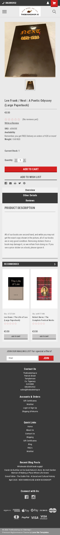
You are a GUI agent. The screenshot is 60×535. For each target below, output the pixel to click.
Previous (51, 264)
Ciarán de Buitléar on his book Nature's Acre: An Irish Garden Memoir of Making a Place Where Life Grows (30, 471)
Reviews (30, 200)
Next (55, 264)
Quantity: (9, 160)
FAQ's (30, 448)
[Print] (15, 183)
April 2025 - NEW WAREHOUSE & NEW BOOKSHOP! (30, 480)
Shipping (30, 437)
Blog (30, 444)
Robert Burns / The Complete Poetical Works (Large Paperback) (43, 320)
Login (25, 408)
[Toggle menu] (4, 11)
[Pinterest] (24, 183)
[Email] (10, 183)
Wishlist (30, 404)
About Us (30, 430)
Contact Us (30, 434)
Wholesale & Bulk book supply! (30, 466)
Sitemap (26, 530)
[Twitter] (19, 183)
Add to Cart (16, 336)
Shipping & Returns (30, 411)
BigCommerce (17, 532)
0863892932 (10, 3)
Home (30, 427)
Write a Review (12, 123)
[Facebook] (6, 183)
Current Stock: (12, 151)
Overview (30, 190)
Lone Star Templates (40, 532)
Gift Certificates (30, 401)
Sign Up (33, 408)
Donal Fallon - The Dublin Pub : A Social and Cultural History (30, 476)
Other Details (30, 195)
